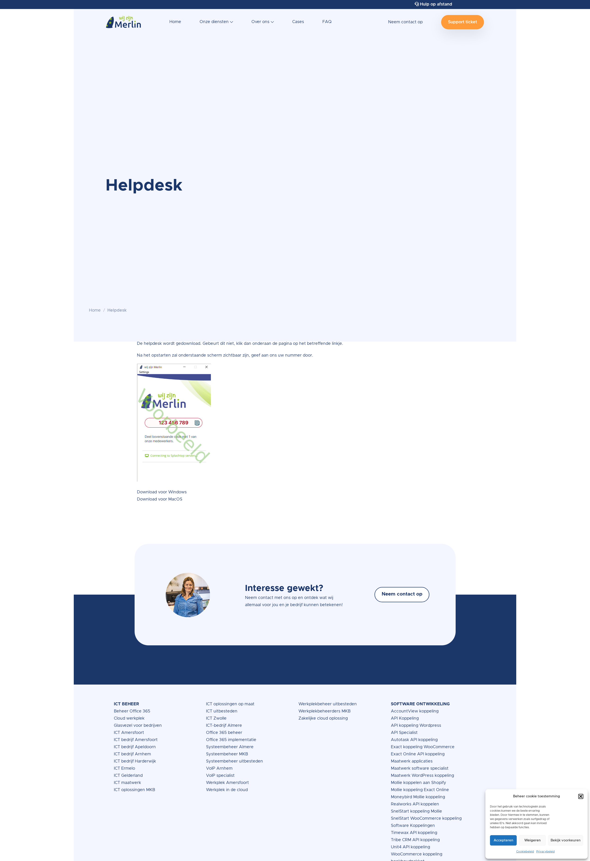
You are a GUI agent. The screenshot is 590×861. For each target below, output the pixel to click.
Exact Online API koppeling (418, 754)
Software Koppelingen (413, 826)
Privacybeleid (545, 851)
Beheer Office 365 (132, 711)
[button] (580, 796)
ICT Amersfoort (129, 733)
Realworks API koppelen (415, 804)
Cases (298, 22)
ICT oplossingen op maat (230, 704)
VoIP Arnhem (219, 768)
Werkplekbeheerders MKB (324, 711)
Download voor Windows (162, 492)
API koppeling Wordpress (416, 726)
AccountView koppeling (415, 711)
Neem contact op (405, 22)
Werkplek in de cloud (227, 790)
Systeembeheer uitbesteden (234, 761)
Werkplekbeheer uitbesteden (327, 704)
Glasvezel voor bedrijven (138, 726)
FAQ (327, 22)
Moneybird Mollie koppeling (418, 797)
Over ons (260, 22)
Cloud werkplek (130, 718)
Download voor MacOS (159, 499)
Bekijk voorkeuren (566, 840)
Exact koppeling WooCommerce (423, 747)
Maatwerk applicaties (412, 761)
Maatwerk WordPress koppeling (422, 776)
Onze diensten (214, 22)
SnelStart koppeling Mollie (416, 811)
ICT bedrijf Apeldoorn (135, 747)
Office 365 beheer (224, 733)
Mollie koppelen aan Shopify (418, 783)
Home (175, 22)
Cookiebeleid (525, 851)
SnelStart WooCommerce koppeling (426, 818)
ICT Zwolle (216, 718)
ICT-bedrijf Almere (224, 726)
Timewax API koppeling (414, 833)
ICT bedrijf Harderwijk (135, 761)
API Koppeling (405, 718)
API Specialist (405, 733)
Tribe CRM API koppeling (415, 840)
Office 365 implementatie (231, 740)
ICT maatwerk (127, 783)
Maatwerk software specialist (419, 768)
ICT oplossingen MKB (134, 790)
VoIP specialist (221, 776)
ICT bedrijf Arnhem (132, 754)
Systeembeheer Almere (230, 747)
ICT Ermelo (124, 768)
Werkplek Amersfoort (227, 783)
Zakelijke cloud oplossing (323, 718)
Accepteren (503, 840)
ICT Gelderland (128, 776)
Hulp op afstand (435, 4)
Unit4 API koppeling (410, 847)
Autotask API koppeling (414, 740)
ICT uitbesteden (221, 711)
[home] (123, 24)
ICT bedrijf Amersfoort (136, 740)
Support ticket (462, 22)
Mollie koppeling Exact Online (420, 790)
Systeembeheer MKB (227, 754)
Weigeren (532, 840)
